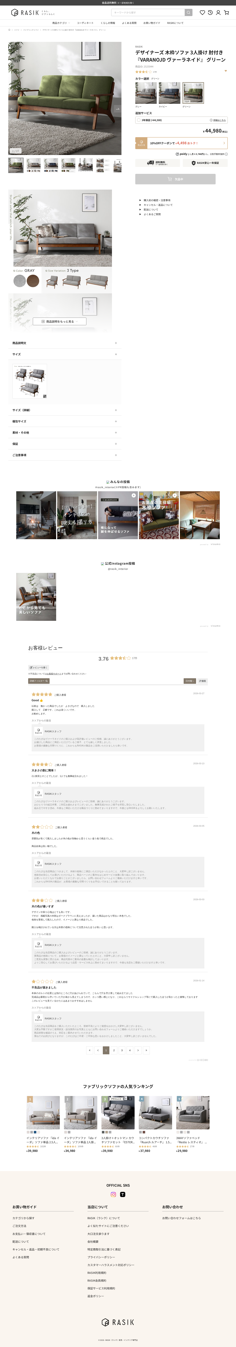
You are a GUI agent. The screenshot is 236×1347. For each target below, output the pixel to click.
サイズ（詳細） (22, 410)
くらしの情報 (108, 23)
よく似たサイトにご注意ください (108, 1226)
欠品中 (179, 179)
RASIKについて (175, 23)
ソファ (16, 30)
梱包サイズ (19, 421)
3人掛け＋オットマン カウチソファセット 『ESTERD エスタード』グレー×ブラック (118, 1140)
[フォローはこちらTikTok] (122, 1194)
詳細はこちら (219, 119)
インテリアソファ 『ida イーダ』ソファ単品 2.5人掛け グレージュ (42, 1140)
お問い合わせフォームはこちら (181, 1218)
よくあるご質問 (152, 214)
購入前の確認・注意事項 (157, 200)
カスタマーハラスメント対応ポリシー (110, 1265)
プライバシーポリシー (101, 1257)
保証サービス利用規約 (101, 1288)
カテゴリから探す (23, 1218)
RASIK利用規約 (96, 1273)
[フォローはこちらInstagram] (113, 1194)
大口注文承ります (98, 1234)
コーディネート (85, 23)
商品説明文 (19, 343)
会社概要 (92, 1241)
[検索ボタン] (188, 12)
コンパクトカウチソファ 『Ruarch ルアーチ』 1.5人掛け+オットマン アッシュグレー (155, 1140)
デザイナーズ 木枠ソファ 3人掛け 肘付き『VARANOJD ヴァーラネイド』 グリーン (74, 30)
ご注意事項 (19, 455)
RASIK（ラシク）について (103, 1218)
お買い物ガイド (151, 23)
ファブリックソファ (31, 30)
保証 (15, 444)
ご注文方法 (19, 1226)
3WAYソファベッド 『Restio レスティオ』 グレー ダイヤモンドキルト (191, 1140)
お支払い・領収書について (29, 1234)
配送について (151, 209)
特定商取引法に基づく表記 (104, 1249)
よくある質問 (129, 23)
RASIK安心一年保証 (208, 163)
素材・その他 (20, 432)
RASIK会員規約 (96, 1280)
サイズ (16, 354)
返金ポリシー (95, 1296)
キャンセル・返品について (158, 205)
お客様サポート (54, 674)
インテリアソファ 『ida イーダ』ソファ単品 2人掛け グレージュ (80, 1140)
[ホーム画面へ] (9, 30)
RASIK (139, 46)
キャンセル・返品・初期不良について (35, 1249)
